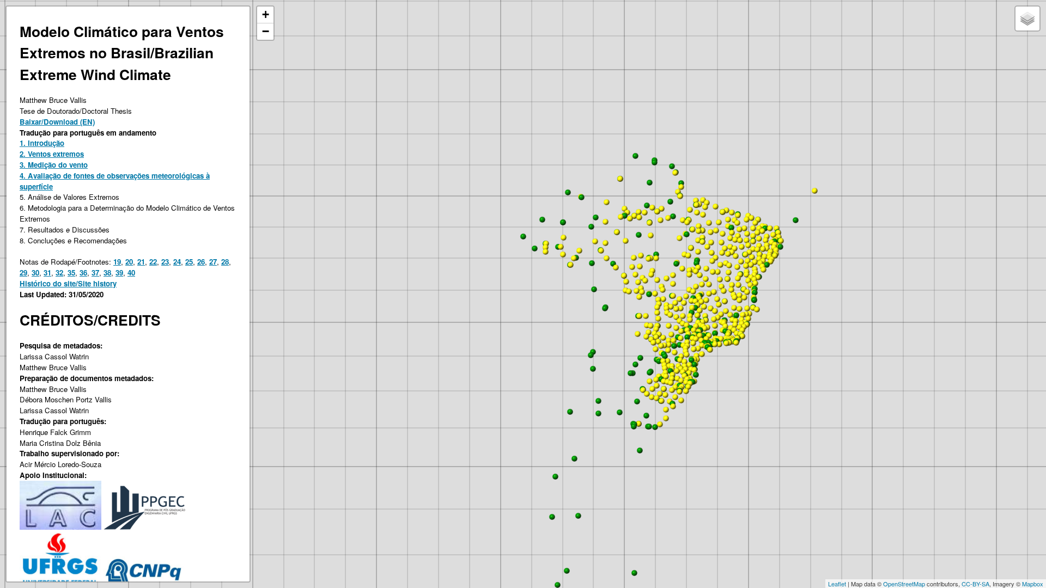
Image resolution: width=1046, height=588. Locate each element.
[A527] (739, 308)
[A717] (645, 316)
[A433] (738, 284)
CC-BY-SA (975, 583)
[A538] (720, 314)
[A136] (545, 247)
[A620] (742, 336)
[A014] (686, 296)
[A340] (762, 231)
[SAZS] (555, 476)
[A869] (668, 344)
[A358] (757, 232)
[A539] (723, 290)
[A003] (692, 307)
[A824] (664, 345)
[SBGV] (736, 315)
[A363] (737, 235)
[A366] (748, 245)
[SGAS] (640, 357)
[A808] (688, 386)
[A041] (688, 255)
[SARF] (635, 364)
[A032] (705, 278)
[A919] (633, 257)
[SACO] (598, 400)
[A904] (651, 274)
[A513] (725, 326)
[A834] (686, 391)
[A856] (665, 376)
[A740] (714, 344)
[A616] (749, 313)
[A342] (744, 228)
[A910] (640, 255)
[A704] (676, 327)
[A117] (605, 221)
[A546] (704, 306)
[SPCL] (534, 248)
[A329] (753, 249)
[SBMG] (674, 345)
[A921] (682, 268)
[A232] (652, 207)
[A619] (719, 344)
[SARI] (658, 361)
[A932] (663, 299)
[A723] (637, 333)
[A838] (675, 397)
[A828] (672, 374)
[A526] (721, 286)
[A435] (752, 257)
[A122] (639, 217)
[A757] (646, 336)
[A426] (731, 284)
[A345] (731, 252)
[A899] (665, 418)
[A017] (709, 284)
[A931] (662, 289)
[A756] (668, 325)
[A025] (680, 308)
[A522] (747, 308)
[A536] (713, 319)
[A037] (695, 301)
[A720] (657, 312)
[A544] (709, 293)
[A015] (689, 289)
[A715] (698, 348)
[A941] (639, 296)
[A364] (715, 257)
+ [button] (265, 14)
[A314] (755, 222)
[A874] (684, 361)
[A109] (563, 237)
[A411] (759, 254)
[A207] (710, 232)
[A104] (573, 258)
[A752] (661, 345)
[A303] (774, 255)
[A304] (778, 232)
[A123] (644, 212)
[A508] (744, 297)
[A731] (654, 333)
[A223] (711, 252)
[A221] (716, 230)
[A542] (706, 300)
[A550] (739, 300)
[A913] (626, 281)
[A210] (682, 220)
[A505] (705, 320)
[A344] (776, 228)
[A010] (699, 275)
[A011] (682, 316)
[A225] (702, 230)
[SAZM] (639, 450)
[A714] (693, 349)
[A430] (737, 278)
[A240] (692, 229)
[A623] (746, 314)
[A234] (679, 238)
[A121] (634, 215)
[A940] (606, 258)
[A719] (650, 325)
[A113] (625, 240)
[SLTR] (594, 289)
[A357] (776, 250)
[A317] (770, 228)
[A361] (739, 229)
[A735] (687, 330)
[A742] (676, 317)
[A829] (686, 382)
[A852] (656, 379)
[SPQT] (542, 219)
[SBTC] (754, 292)
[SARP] (649, 372)
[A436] (750, 264)
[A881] (656, 398)
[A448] (749, 252)
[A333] (759, 238)
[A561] (704, 328)
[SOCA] (671, 166)
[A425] (740, 274)
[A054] (689, 274)
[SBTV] (754, 300)
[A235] (687, 222)
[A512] (689, 316)
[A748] (695, 326)
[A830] (649, 381)
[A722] (646, 325)
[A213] (697, 212)
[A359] (751, 218)
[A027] (683, 302)
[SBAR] (766, 264)
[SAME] (570, 411)
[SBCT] (691, 360)
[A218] (731, 212)
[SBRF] (780, 246)
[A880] (681, 380)
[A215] (703, 200)
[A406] (754, 275)
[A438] (755, 283)
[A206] (728, 219)
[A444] (754, 279)
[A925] (601, 250)
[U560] (638, 423)
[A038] (706, 268)
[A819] (686, 354)
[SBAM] (681, 183)
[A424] (737, 267)
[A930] (666, 278)
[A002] (691, 300)
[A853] (663, 381)
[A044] (698, 231)
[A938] (624, 275)
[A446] (747, 292)
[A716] (687, 342)
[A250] (657, 211)
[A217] (726, 210)
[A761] (657, 307)
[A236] (689, 209)
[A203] (722, 212)
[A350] (759, 245)
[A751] (655, 349)
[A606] (736, 342)
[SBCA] (664, 356)
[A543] (731, 289)
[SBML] (687, 337)
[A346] (721, 242)
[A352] (778, 237)
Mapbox (1032, 583)
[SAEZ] (633, 426)
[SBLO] (679, 344)
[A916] (673, 275)
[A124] (638, 212)
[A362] (731, 232)
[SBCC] (656, 254)
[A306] (746, 219)
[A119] (620, 216)
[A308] (737, 215)
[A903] (645, 280)
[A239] (661, 208)
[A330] (741, 246)
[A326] (722, 252)
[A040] (712, 261)
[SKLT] (563, 222)
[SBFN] (795, 220)
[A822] (674, 352)
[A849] (668, 340)
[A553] (710, 308)
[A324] (747, 233)
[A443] (741, 261)
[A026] (670, 306)
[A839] (671, 378)
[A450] (759, 258)
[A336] (724, 248)
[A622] (742, 330)
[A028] (679, 299)
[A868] (694, 369)
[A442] (754, 262)
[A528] (714, 311)
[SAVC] (578, 515)
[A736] (693, 330)
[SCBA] (552, 516)
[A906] (656, 258)
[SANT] (592, 368)
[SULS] (655, 427)
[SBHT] (673, 216)
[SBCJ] (686, 234)
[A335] (737, 222)
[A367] (773, 234)
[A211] (660, 220)
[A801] (679, 391)
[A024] (701, 284)
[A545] (718, 304)
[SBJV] (694, 364)
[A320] (780, 240)
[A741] (695, 338)
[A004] (695, 286)
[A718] (680, 338)
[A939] (615, 267)
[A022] (693, 291)
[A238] (709, 222)
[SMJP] (654, 162)
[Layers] (1027, 18)
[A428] (747, 261)
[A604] (736, 333)
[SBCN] (695, 307)
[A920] (632, 267)
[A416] (719, 279)
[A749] (658, 341)
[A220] (718, 222)
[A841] (676, 370)
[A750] (653, 342)
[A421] (770, 261)
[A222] (722, 233)
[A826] (652, 388)
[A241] (691, 247)
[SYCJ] (635, 155)
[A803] (663, 388)
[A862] (689, 365)
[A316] (766, 236)
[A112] (605, 243)
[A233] (684, 254)
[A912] (655, 293)
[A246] (650, 235)
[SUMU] (649, 426)
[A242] (675, 172)
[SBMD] (670, 201)
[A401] (758, 277)
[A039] (689, 270)
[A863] (688, 373)
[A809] (643, 390)
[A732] (658, 318)
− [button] (265, 31)
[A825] (668, 350)
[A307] (745, 254)
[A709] (663, 337)
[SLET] (604, 308)
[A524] (714, 325)
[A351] (757, 249)
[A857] (664, 368)
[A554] (735, 320)
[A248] (705, 207)
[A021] (698, 240)
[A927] (635, 274)
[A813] (671, 390)
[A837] (670, 382)
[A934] (666, 308)
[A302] (814, 190)
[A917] (652, 270)
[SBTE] (731, 227)
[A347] (746, 240)
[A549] (739, 295)
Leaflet (837, 583)
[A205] (702, 241)
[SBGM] (591, 263)
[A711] (699, 335)
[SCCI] (557, 584)
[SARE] (630, 373)
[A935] (641, 292)
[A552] (734, 297)
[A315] (753, 241)
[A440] (746, 265)
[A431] (763, 269)
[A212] (703, 214)
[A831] (646, 393)
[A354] (735, 239)
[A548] (713, 292)
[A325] (753, 228)
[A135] (620, 178)
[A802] (673, 406)
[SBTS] (649, 182)
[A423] (735, 256)
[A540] (742, 314)
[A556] (735, 324)
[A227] (695, 200)
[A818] (681, 356)
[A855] (663, 361)
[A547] (717, 299)
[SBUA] (581, 197)
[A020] (698, 251)
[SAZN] (574, 458)
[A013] (673, 295)
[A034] (699, 310)
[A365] (730, 246)
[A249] (680, 196)
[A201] (696, 204)
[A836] (665, 409)
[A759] (671, 334)
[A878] (681, 400)
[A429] (729, 265)
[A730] (670, 314)
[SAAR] (619, 412)
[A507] (697, 315)
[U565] (659, 424)
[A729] (686, 325)
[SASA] (590, 355)
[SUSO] (637, 401)
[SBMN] (624, 215)
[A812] (665, 394)
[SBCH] (670, 370)
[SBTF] (595, 217)
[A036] (701, 301)
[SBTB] (646, 205)
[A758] (648, 332)
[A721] (656, 337)
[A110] (579, 250)
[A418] (727, 278)
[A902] (640, 288)
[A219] (715, 206)
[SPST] (523, 236)
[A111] (595, 241)
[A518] (728, 334)
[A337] (728, 253)
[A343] (740, 240)
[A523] (705, 316)
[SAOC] (598, 413)
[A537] (725, 311)
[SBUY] (591, 226)
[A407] (748, 280)
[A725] (693, 343)
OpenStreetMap (904, 583)
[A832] (659, 393)
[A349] (762, 249)
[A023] (675, 302)
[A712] (701, 354)
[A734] (681, 331)
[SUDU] (646, 415)
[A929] (657, 280)
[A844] (677, 378)
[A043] (707, 246)
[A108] (546, 243)
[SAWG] (566, 570)
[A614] (748, 318)
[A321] (765, 240)
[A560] (717, 317)
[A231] (649, 222)
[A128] (606, 202)
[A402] (717, 271)
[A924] (648, 258)
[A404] (712, 271)
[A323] (764, 256)
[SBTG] (676, 263)
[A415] (720, 264)
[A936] (636, 290)
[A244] (677, 191)
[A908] (673, 283)
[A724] (639, 316)
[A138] (560, 246)
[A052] (698, 267)
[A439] (728, 272)
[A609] (720, 338)
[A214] (698, 226)
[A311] (730, 238)
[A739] (706, 338)
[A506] (724, 301)
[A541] (734, 307)
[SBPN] (696, 263)
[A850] (673, 340)
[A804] (651, 397)
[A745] (710, 349)
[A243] (681, 186)
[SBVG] (714, 333)
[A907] (658, 299)
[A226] (706, 202)
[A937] (628, 291)
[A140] (570, 264)
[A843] (667, 361)
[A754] (656, 329)
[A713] (701, 345)
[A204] (711, 242)
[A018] (695, 271)
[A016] (676, 308)
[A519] (689, 319)
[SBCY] (649, 294)
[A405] (753, 307)
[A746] (696, 355)
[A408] (746, 274)
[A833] (656, 385)
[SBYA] (567, 192)
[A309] (766, 248)
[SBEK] (638, 234)
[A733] (682, 323)
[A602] (726, 343)
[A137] (545, 251)
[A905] (638, 282)
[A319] (753, 235)
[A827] (661, 400)
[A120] (630, 218)
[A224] (702, 237)
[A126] (624, 208)
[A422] (756, 309)
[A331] (734, 248)
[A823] (680, 360)
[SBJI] (613, 263)
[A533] (730, 314)
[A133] (616, 232)
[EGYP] (634, 572)
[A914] (639, 266)
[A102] (563, 254)
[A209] (668, 218)
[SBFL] (695, 374)
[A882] (675, 387)
